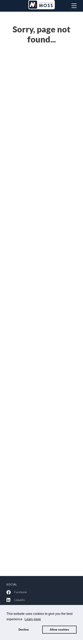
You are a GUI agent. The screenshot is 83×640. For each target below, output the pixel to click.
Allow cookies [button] (59, 629)
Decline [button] (24, 629)
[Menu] (74, 6)
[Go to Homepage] (41, 6)
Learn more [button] (33, 619)
